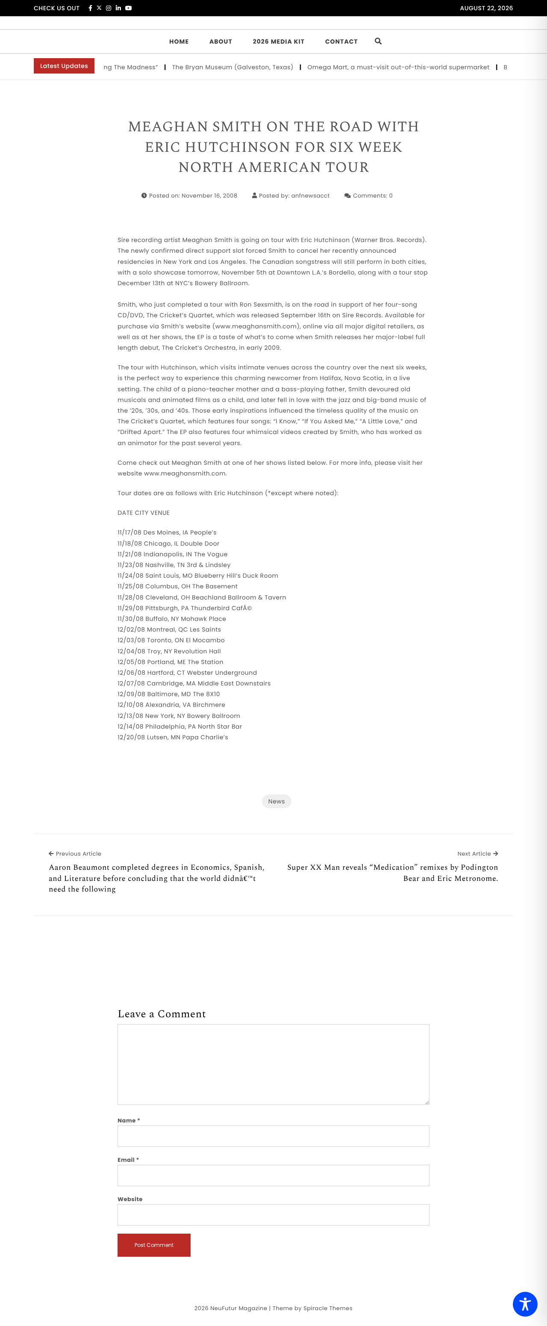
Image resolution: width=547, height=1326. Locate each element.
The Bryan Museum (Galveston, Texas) (220, 67)
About (220, 41)
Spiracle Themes (328, 1308)
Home (179, 41)
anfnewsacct (310, 196)
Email (128, 1160)
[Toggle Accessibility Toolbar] (525, 1304)
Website (130, 1199)
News (276, 801)
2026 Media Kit (279, 41)
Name (129, 1120)
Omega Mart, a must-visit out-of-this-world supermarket (386, 67)
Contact (341, 41)
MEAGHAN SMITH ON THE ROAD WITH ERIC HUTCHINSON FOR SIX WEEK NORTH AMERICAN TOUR (274, 147)
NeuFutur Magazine (238, 1308)
